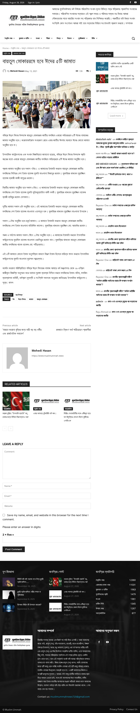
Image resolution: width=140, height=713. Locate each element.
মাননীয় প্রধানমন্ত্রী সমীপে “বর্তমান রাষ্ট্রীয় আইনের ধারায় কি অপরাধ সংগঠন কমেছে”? (114, 280)
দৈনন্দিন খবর (15, 48)
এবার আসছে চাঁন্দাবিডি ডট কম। (45, 413)
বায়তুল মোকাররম (42, 299)
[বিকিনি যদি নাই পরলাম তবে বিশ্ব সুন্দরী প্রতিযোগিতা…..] (9, 582)
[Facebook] (130, 3)
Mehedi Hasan (17, 71)
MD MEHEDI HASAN (106, 163)
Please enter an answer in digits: (22, 526)
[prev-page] (5, 428)
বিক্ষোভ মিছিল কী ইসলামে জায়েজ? (29, 604)
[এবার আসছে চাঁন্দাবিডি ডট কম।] (46, 401)
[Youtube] (135, 3)
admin (99, 301)
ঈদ (14, 299)
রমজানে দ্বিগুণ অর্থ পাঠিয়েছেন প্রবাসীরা (73, 329)
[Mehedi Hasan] (5, 71)
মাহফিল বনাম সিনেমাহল (117, 226)
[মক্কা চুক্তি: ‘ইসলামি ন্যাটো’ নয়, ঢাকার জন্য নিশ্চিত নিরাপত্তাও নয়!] (16, 401)
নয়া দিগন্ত (18, 294)
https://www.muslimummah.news (48, 355)
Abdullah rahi (103, 139)
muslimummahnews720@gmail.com (70, 696)
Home (6, 48)
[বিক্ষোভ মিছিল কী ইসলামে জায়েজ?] (9, 607)
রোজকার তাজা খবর (18, 53)
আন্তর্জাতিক (7, 408)
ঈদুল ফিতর (22, 299)
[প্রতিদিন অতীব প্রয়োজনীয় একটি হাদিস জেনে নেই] (102, 66)
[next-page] (10, 428)
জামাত (31, 299)
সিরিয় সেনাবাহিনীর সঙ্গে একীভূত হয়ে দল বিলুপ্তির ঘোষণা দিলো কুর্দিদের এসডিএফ (77, 417)
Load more (115, 115)
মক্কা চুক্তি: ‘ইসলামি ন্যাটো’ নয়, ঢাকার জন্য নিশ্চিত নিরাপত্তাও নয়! (76, 580)
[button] (133, 38)
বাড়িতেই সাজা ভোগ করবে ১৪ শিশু (118, 270)
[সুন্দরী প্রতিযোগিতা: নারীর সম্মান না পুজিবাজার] (9, 594)
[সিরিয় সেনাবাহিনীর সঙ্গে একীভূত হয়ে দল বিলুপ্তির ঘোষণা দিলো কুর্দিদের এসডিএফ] (77, 401)
